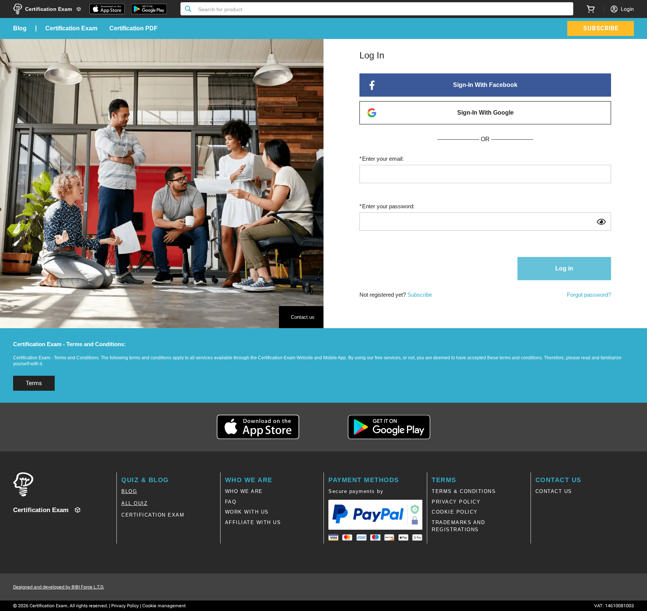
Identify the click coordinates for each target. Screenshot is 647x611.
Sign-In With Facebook (485, 85)
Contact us (303, 317)
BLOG (129, 491)
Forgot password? (589, 294)
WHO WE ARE (244, 491)
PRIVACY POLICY (456, 502)
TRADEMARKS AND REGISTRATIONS (458, 526)
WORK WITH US (247, 512)
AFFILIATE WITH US (253, 522)
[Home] (64, 484)
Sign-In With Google (485, 112)
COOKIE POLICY (455, 512)
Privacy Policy (125, 605)
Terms (34, 383)
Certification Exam (71, 28)
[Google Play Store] (149, 9)
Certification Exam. (49, 605)
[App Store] (107, 9)
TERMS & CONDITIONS (464, 491)
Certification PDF (133, 28)
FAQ (231, 502)
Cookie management (164, 605)
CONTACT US (553, 491)
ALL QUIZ (134, 503)
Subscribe (419, 294)
